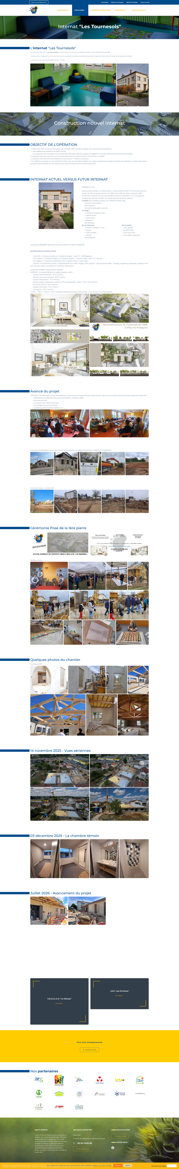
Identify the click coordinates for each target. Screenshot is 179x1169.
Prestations (120, 10)
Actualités (104, 2)
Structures (79, 10)
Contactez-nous (139, 10)
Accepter (118, 1165)
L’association (62, 10)
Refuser (127, 1165)
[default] (59, 770)
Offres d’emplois (132, 2)
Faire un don (145, 2)
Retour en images (117, 2)
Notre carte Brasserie (38, 2)
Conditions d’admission (100, 10)
